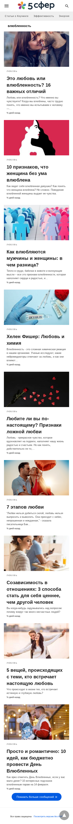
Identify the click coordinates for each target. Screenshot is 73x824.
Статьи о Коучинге (17, 16)
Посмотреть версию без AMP (48, 816)
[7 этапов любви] (36, 477)
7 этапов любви (25, 507)
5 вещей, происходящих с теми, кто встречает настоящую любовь (34, 676)
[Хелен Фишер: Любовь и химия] (36, 307)
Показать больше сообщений (35, 796)
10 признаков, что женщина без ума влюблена (27, 173)
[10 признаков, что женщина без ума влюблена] (36, 137)
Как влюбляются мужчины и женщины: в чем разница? (34, 258)
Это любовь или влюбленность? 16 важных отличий (29, 85)
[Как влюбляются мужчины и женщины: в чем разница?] (36, 222)
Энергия (64, 16)
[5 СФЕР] (36, 5)
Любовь (12, 71)
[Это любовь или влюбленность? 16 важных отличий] (36, 49)
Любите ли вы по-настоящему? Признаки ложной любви (34, 425)
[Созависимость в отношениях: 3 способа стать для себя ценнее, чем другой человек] (36, 553)
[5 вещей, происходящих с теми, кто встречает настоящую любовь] (36, 641)
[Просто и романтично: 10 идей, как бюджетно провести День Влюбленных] (36, 722)
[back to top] (64, 815)
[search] (67, 6)
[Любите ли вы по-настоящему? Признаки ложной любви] (36, 389)
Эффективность (43, 16)
